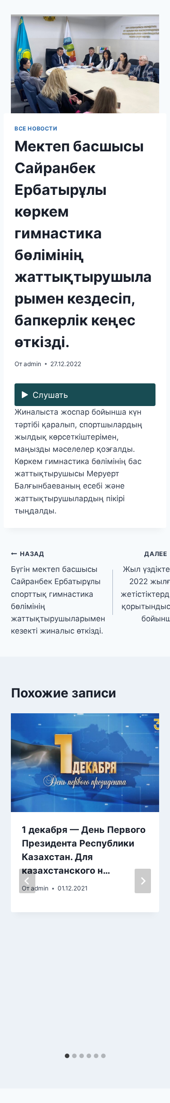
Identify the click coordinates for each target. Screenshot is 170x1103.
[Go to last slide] (27, 881)
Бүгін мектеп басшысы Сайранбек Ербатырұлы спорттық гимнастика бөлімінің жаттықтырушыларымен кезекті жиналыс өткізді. (58, 593)
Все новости (36, 128)
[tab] (67, 1056)
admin (32, 364)
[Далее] (143, 881)
